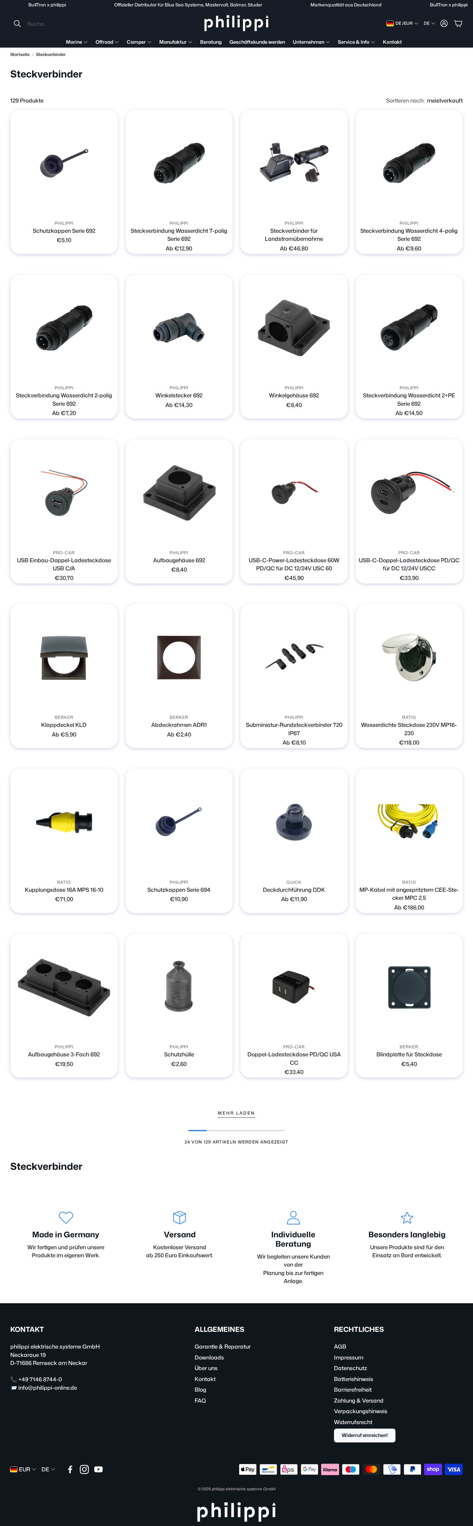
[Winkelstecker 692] (179, 328)
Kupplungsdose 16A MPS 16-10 (64, 889)
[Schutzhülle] (179, 987)
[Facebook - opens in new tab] (70, 1469)
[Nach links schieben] (173, 208)
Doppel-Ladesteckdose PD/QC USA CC (294, 1058)
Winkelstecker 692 (178, 395)
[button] (55, 23)
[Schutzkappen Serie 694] (179, 822)
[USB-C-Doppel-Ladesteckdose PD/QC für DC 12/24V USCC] (409, 493)
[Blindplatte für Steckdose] (409, 987)
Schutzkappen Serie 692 (64, 230)
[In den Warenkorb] (339, 372)
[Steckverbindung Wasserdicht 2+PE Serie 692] (409, 328)
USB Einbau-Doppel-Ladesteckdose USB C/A (64, 564)
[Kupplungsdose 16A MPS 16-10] (64, 822)
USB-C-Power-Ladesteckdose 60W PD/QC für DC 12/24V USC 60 (294, 564)
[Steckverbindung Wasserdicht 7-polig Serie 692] (179, 163)
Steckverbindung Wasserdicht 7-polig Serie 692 (179, 235)
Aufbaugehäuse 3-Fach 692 (64, 1054)
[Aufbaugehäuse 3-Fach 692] (64, 987)
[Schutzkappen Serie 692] (64, 163)
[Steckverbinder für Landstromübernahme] (294, 163)
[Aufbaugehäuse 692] (179, 493)
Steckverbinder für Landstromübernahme (294, 235)
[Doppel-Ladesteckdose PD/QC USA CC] (294, 987)
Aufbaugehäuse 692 (179, 560)
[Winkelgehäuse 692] (294, 328)
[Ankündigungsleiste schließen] (466, 5)
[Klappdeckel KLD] (64, 658)
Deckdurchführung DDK (294, 889)
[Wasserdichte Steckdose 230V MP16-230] (409, 658)
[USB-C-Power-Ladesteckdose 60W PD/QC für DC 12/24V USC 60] (294, 493)
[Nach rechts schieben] (184, 208)
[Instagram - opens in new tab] (84, 1469)
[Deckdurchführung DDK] (294, 822)
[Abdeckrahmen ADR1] (179, 658)
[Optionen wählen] (109, 208)
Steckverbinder (51, 54)
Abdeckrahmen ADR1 (179, 724)
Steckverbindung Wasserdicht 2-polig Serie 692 (64, 399)
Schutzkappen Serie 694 (178, 889)
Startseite (20, 54)
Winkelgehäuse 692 (294, 395)
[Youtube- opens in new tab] (98, 1469)
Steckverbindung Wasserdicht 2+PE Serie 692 (409, 399)
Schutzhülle (179, 1054)
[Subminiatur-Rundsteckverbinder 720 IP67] (294, 658)
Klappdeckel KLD (64, 724)
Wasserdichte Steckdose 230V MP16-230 (409, 729)
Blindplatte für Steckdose (409, 1054)
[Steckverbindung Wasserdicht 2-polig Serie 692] (64, 328)
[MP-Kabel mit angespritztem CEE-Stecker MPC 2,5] (409, 822)
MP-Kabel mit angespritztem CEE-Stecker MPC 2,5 (409, 894)
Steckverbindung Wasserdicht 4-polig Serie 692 (409, 235)
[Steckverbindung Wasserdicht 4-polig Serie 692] (409, 163)
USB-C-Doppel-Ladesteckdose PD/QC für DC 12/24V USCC (409, 564)
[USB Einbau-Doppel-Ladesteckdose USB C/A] (64, 493)
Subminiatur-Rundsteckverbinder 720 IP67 (294, 729)
